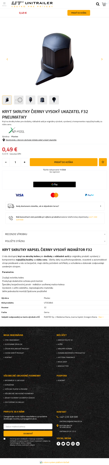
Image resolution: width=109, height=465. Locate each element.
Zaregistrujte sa (65, 340)
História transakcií (66, 357)
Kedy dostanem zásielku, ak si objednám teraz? (37, 206)
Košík (60, 344)
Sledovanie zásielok (13, 344)
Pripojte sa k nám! (14, 411)
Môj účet (62, 335)
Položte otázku (15, 241)
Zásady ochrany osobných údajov (20, 398)
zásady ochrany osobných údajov (22, 445)
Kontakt (8, 357)
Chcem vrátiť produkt (14, 353)
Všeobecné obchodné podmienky (19, 393)
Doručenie (9, 385)
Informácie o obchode (15, 380)
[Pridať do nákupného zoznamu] (103, 162)
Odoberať (28, 433)
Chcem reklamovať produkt (17, 349)
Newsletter (63, 366)
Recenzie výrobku (16, 234)
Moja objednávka (13, 335)
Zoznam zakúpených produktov (71, 353)
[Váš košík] (104, 4)
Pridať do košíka (63, 162)
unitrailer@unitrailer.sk (70, 421)
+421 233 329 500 (68, 417)
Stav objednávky (12, 340)
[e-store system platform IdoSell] (54, 462)
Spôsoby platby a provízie (16, 389)
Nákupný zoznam (65, 349)
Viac (100, 316)
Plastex (14, 136)
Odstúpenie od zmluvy (14, 402)
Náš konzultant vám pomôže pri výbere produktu (56, 218)
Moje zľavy (62, 362)
